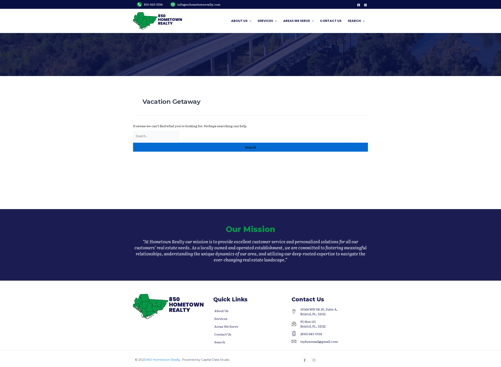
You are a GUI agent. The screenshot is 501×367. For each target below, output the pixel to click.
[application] (249, 21)
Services (220, 318)
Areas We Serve (226, 326)
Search (219, 342)
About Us (221, 310)
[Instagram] (365, 5)
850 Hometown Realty (163, 360)
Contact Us (222, 334)
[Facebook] (358, 5)
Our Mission (250, 229)
